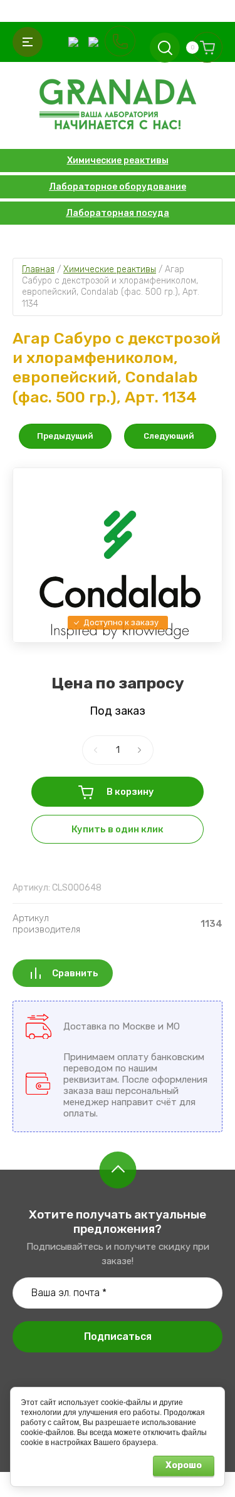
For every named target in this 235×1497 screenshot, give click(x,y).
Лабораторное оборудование (117, 186)
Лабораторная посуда (117, 213)
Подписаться (118, 1336)
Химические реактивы (118, 160)
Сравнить (75, 973)
